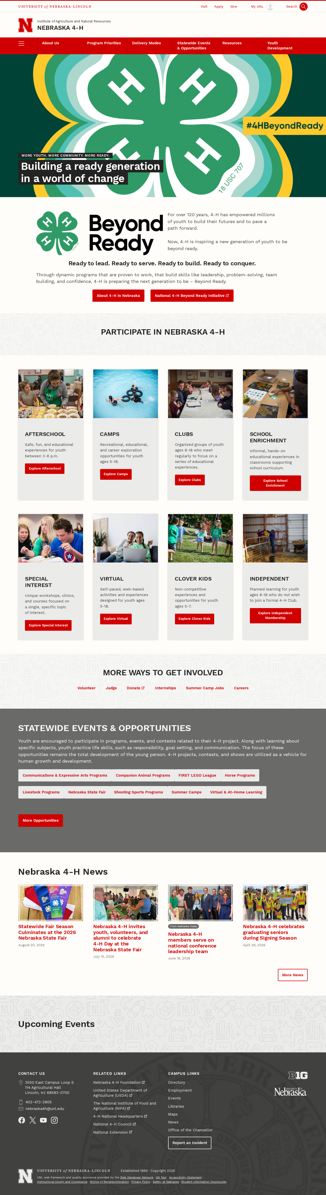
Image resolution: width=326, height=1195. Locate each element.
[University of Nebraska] (291, 1091)
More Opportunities (41, 820)
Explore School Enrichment (275, 483)
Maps (173, 1114)
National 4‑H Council (112, 1124)
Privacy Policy (140, 1182)
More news (292, 975)
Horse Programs (240, 775)
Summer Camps (186, 792)
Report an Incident (189, 1143)
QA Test (161, 1177)
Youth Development (279, 45)
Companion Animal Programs (143, 775)
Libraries (176, 1106)
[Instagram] (54, 1120)
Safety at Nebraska (166, 1182)
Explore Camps (116, 474)
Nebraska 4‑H (60, 27)
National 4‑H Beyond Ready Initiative (190, 295)
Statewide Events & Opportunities (193, 45)
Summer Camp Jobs (205, 688)
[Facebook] (21, 1120)
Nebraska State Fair (87, 792)
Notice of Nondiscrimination (109, 1182)
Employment (180, 1090)
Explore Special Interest (48, 625)
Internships (165, 688)
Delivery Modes (146, 43)
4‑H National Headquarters (118, 1116)
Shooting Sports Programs (138, 792)
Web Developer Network (136, 1177)
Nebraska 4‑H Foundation (117, 1082)
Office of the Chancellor (190, 1130)
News (173, 1122)
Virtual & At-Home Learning (236, 792)
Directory (176, 1082)
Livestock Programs (41, 792)
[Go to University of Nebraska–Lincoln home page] (25, 25)
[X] (32, 1120)
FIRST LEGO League (197, 775)
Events (174, 1098)
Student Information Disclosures (203, 1182)
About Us (50, 43)
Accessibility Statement (185, 1177)
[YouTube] (43, 1120)
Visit (204, 6)
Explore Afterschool (45, 468)
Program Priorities (104, 43)
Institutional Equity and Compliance (62, 1182)
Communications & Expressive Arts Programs (65, 775)
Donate (133, 688)
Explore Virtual (116, 619)
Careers (241, 688)
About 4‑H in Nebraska (118, 295)
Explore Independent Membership (275, 615)
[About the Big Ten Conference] (298, 1075)
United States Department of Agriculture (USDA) (120, 1093)
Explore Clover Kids (194, 619)
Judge (111, 688)
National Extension (110, 1132)
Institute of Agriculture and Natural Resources (74, 21)
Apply (218, 6)
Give (233, 6)
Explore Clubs (190, 480)
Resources (232, 43)
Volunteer (86, 688)
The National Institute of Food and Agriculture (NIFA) (124, 1106)
